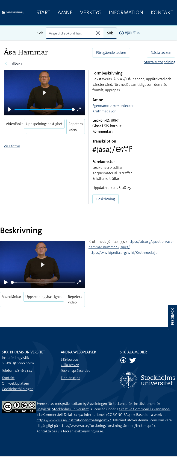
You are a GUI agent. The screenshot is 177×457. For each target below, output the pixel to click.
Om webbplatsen (15, 383)
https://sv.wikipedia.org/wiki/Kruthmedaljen (123, 252)
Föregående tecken (111, 52)
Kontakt (162, 12)
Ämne (65, 12)
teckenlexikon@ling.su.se (83, 431)
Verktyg (90, 12)
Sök (110, 33)
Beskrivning (105, 199)
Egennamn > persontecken (113, 105)
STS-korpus (69, 359)
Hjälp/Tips (132, 33)
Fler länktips (70, 377)
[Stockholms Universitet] (147, 379)
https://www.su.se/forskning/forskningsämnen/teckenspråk (107, 425)
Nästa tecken (161, 52)
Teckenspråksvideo (76, 370)
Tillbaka (16, 63)
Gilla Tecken (70, 365)
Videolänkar (15, 123)
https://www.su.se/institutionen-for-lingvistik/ (73, 420)
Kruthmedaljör (104, 111)
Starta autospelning (159, 62)
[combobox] (75, 33)
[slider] (45, 109)
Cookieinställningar (17, 388)
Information (126, 12)
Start (43, 12)
